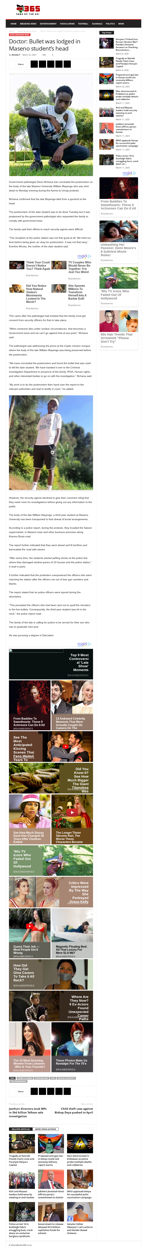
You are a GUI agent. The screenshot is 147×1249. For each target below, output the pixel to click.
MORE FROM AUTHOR (45, 1129)
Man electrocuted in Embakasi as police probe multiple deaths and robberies (79, 1160)
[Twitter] (42, 64)
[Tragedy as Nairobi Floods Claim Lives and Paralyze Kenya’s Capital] (22, 1143)
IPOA (53, 1078)
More (121, 23)
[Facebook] (34, 64)
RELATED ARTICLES (21, 1129)
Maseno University (66, 1078)
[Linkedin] (67, 64)
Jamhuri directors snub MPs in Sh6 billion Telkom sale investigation (27, 1112)
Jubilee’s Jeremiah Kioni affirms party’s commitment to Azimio (51, 1194)
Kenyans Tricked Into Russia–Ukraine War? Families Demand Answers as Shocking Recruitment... (127, 44)
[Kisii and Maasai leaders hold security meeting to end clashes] (22, 1179)
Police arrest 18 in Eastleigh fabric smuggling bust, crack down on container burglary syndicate (21, 1230)
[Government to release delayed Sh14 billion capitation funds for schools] (51, 1211)
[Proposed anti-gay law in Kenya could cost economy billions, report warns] (51, 1143)
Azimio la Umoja (25, 1078)
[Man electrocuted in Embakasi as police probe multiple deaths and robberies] (80, 1143)
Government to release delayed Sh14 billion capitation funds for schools (50, 1228)
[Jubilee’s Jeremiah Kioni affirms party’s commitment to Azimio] (51, 1179)
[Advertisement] (96, 9)
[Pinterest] (50, 64)
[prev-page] (87, 1129)
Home (13, 23)
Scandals (97, 23)
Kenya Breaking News (27, 31)
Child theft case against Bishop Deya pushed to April (74, 1110)
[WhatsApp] (59, 64)
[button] (136, 24)
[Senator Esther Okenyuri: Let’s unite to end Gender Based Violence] (80, 1211)
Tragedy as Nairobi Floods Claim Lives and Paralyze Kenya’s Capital (21, 1160)
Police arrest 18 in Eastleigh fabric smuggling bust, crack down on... (127, 159)
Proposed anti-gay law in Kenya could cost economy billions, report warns (50, 1160)
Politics (110, 23)
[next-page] (91, 1129)
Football (83, 23)
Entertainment (48, 23)
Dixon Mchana (41, 1078)
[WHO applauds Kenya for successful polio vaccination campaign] (80, 1179)
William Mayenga (18, 1081)
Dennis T (16, 54)
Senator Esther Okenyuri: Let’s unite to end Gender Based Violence (80, 1228)
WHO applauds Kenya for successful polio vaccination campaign (79, 1194)
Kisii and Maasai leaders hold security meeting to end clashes (21, 1194)
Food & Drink (67, 23)
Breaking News (28, 23)
